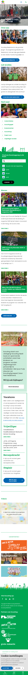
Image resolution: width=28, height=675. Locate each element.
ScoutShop (8, 131)
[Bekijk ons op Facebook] (2, 599)
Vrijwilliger (10, 426)
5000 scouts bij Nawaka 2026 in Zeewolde (13, 248)
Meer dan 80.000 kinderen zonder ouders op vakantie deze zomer (13, 289)
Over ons (5, 28)
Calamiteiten (8, 121)
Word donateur (13, 387)
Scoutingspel (8, 124)
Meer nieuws (7, 316)
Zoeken (6, 182)
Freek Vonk (8, 135)
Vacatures (9, 397)
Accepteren (6, 668)
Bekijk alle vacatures (13, 480)
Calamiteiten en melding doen (10, 651)
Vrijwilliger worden (10, 139)
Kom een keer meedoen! (11, 97)
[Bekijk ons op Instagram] (13, 599)
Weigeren (17, 668)
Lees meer (4, 228)
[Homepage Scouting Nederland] (3, 2)
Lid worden (6, 65)
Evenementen (9, 128)
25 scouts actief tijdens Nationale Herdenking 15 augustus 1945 (11, 210)
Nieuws (4, 190)
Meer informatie (9, 60)
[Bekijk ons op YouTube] (9, 599)
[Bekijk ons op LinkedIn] (6, 599)
